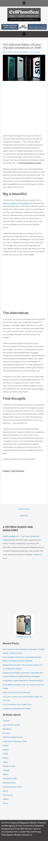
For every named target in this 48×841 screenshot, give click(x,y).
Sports (5, 791)
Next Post (24, 516)
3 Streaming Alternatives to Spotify (17, 708)
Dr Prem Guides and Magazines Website (20, 823)
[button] (24, 3)
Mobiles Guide (9, 766)
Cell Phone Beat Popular (13, 737)
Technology (8, 795)
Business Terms (12, 832)
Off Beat (6, 770)
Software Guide (9, 783)
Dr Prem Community (24, 826)
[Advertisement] (24, 109)
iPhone (5, 758)
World (5, 803)
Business (6, 733)
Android (6, 721)
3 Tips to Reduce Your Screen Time (17, 704)
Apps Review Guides (11, 725)
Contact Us (37, 554)
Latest (5, 762)
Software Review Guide (12, 787)
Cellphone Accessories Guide (15, 741)
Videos (5, 799)
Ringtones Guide (10, 778)
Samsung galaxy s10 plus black (16, 203)
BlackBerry (7, 729)
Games (6, 750)
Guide (5, 754)
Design (6, 745)
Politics (6, 774)
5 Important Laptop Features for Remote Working (23, 680)
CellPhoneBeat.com (11, 536)
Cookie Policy (25, 832)
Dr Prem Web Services (22, 829)
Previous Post (24, 509)
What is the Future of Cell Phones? (17, 692)
